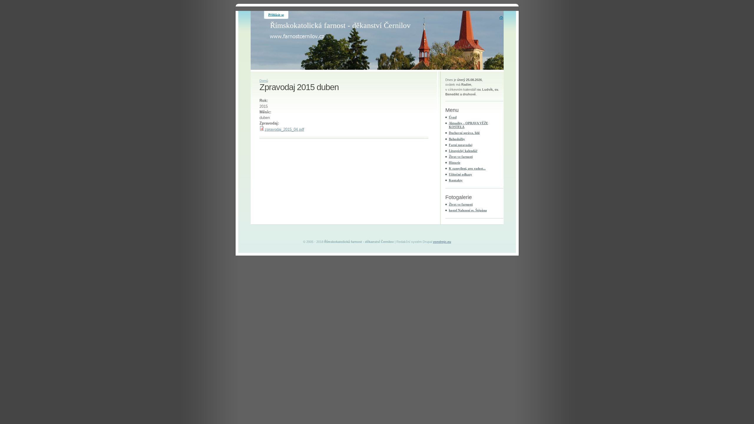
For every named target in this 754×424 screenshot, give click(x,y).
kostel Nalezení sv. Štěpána (468, 210)
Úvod (453, 117)
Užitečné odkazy (460, 174)
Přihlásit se (276, 14)
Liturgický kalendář (463, 151)
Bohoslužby (457, 139)
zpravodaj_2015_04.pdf (284, 129)
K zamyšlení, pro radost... (467, 168)
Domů (263, 80)
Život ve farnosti (461, 156)
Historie (454, 162)
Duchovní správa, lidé (464, 133)
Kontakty (456, 180)
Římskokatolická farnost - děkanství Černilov (340, 25)
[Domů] (501, 17)
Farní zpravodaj (460, 145)
